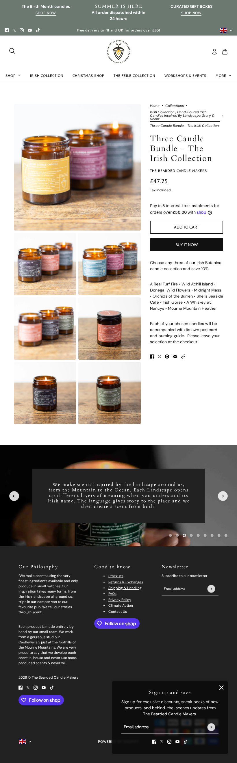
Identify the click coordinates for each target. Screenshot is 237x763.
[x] (14, 30)
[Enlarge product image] (77, 167)
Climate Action (120, 605)
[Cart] (225, 52)
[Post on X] (159, 356)
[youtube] (29, 30)
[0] (170, 535)
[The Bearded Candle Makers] (118, 51)
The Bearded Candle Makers (178, 170)
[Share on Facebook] (152, 356)
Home (155, 106)
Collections (174, 106)
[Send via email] (175, 356)
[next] (223, 496)
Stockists (115, 576)
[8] (226, 535)
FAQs (112, 593)
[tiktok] (38, 30)
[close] (221, 687)
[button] (183, 356)
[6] (212, 535)
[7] (219, 535)
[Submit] (211, 727)
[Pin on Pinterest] (167, 356)
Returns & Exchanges (125, 582)
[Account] (214, 52)
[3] (191, 535)
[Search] (12, 51)
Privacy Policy (119, 599)
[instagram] (21, 30)
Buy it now (186, 244)
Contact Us (117, 611)
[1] (177, 535)
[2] (184, 535)
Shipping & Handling (125, 588)
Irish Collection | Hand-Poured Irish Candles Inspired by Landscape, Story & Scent (182, 115)
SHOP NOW (191, 13)
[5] (205, 535)
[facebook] (6, 30)
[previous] (14, 496)
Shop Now (46, 13)
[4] (198, 535)
